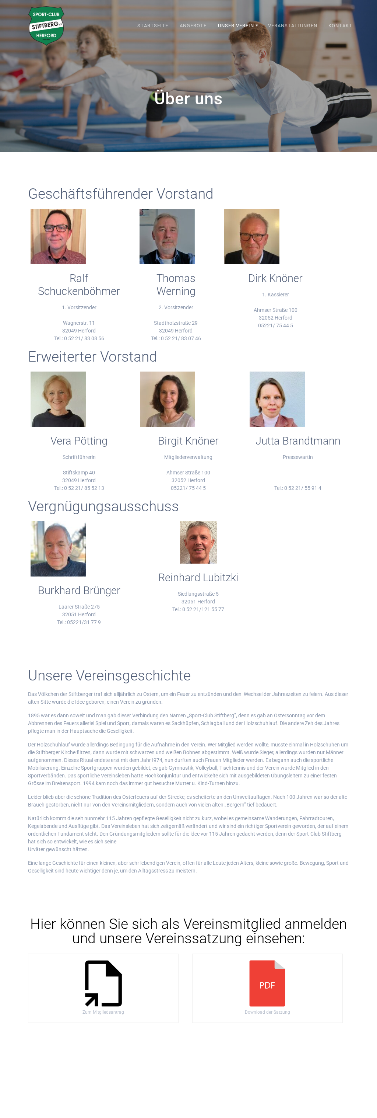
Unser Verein (236, 25)
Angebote (193, 25)
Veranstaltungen (292, 25)
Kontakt (340, 25)
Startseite (152, 25)
